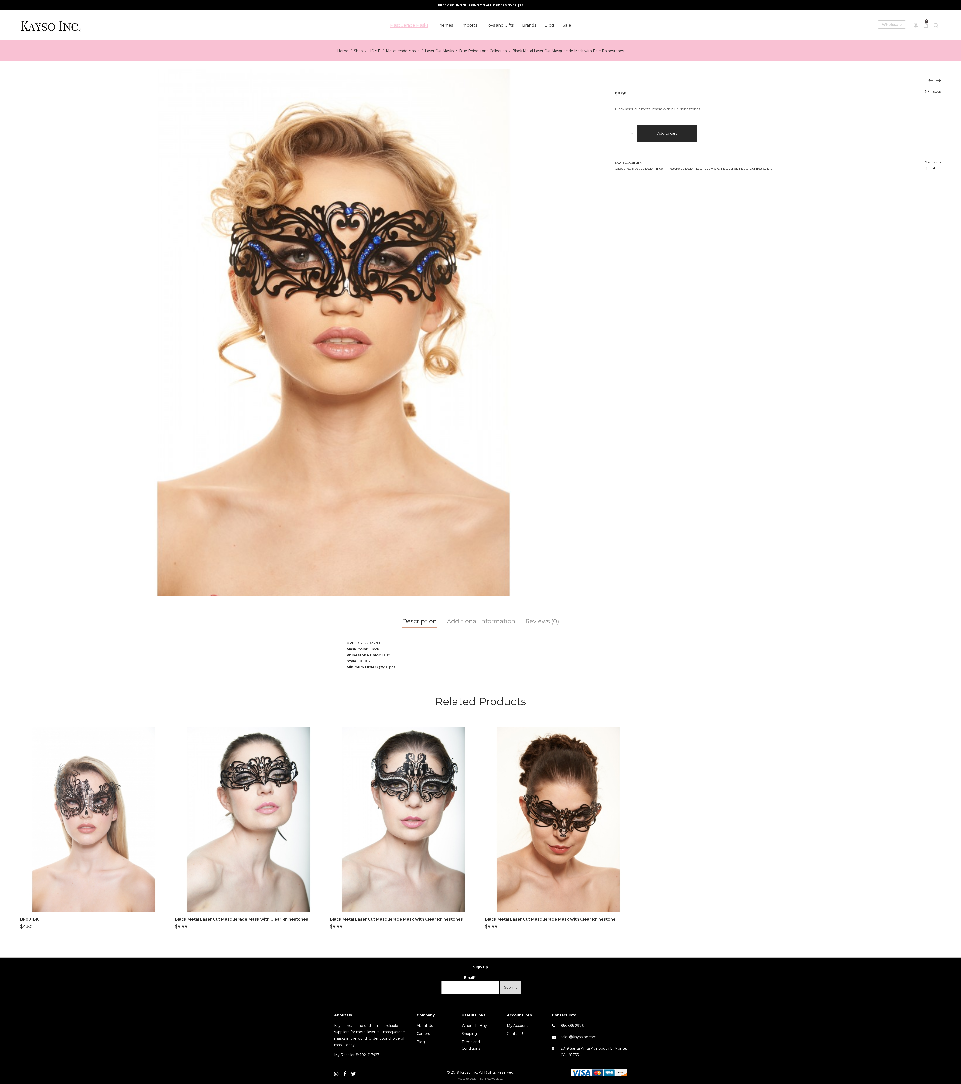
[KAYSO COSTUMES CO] (51, 25)
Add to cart (667, 133)
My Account (517, 1025)
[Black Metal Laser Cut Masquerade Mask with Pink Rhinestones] (938, 80)
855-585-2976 (572, 1025)
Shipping (469, 1033)
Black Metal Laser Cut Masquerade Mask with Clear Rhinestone (550, 919)
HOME (374, 51)
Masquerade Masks (402, 51)
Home (342, 51)
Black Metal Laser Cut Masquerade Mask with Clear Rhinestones (241, 919)
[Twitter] (353, 1074)
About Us (425, 1025)
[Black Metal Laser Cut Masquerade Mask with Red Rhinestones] (930, 80)
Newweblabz (494, 1078)
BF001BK (29, 919)
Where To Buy (474, 1025)
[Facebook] (344, 1074)
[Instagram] (336, 1074)
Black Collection (643, 168)
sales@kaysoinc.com (579, 1037)
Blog (421, 1042)
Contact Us (516, 1033)
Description (419, 621)
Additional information (481, 621)
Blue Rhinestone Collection (483, 51)
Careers (423, 1033)
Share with (933, 162)
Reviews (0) (542, 621)
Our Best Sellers (760, 168)
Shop (358, 51)
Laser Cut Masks (439, 51)
